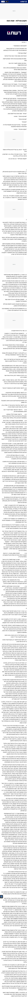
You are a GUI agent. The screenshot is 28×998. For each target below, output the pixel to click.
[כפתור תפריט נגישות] (1, 896)
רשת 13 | (25, 23)
